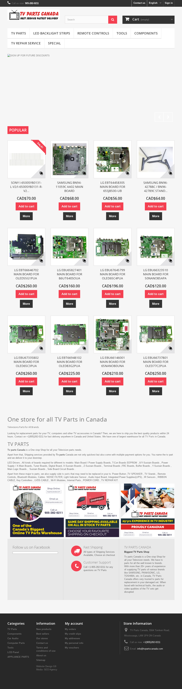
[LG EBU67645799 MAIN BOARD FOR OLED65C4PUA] (112, 247)
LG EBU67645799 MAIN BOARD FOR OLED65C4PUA (112, 274)
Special (54, 43)
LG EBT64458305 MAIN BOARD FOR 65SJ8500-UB (112, 187)
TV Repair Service (26, 43)
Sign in (169, 3)
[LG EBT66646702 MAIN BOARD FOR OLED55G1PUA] (26, 247)
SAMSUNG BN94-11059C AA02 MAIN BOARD (69, 187)
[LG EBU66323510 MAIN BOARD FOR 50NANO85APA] (156, 247)
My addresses (72, 638)
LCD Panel (13, 652)
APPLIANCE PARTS (18, 657)
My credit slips (73, 633)
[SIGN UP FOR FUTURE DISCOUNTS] (91, 89)
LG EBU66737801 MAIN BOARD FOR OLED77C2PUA (155, 362)
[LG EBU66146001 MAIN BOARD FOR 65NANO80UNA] (112, 334)
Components (146, 33)
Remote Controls (93, 33)
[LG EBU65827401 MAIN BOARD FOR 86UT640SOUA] (69, 247)
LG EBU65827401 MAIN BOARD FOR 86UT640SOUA (69, 274)
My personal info (74, 643)
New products (43, 629)
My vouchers (72, 647)
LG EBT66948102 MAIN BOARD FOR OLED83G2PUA (69, 362)
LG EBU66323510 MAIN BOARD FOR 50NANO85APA (155, 274)
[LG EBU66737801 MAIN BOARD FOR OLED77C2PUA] (156, 334)
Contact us (139, 3)
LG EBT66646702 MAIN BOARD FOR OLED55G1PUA (26, 274)
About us (41, 655)
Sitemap (40, 660)
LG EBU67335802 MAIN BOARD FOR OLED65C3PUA (26, 362)
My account (74, 623)
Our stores (42, 638)
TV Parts (18, 33)
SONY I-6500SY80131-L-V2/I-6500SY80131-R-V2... (26, 187)
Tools (121, 33)
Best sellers (42, 633)
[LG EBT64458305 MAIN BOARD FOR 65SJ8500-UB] (112, 159)
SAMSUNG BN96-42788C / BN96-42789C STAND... (155, 187)
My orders (70, 629)
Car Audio (12, 638)
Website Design (44, 666)
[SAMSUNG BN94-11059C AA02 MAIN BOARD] (69, 159)
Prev (159, 117)
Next (168, 117)
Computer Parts (16, 643)
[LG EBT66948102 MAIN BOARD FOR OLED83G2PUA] (69, 334)
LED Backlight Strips (51, 33)
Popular (18, 130)
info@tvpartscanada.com (150, 648)
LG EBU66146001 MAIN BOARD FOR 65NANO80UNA (112, 362)
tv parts (66, 474)
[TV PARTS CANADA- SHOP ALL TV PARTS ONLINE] (33, 14)
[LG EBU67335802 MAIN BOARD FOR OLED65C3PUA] (26, 334)
